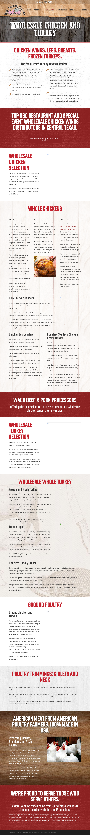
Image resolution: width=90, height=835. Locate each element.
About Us (72, 10)
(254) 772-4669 (45, 2)
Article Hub (62, 10)
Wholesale (49, 10)
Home (29, 10)
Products (37, 10)
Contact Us (83, 10)
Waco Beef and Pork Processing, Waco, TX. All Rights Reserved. (39, 832)
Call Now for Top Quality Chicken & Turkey (45, 139)
